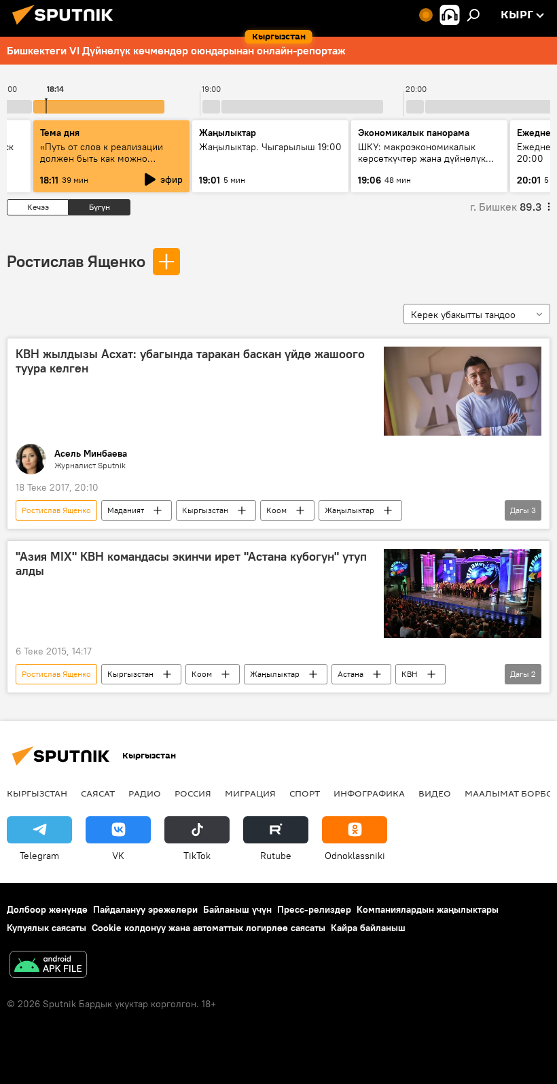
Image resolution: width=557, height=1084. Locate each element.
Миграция (250, 793)
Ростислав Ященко (76, 261)
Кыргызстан (205, 510)
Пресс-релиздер (314, 909)
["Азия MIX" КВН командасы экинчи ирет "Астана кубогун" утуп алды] (462, 593)
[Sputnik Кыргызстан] (66, 26)
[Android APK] (48, 966)
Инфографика (369, 793)
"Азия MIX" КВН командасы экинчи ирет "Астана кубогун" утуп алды (191, 564)
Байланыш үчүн (237, 909)
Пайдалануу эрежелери (145, 909)
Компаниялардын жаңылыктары (428, 909)
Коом (276, 510)
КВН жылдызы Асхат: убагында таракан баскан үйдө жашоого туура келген (190, 362)
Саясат (98, 793)
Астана (350, 674)
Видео (434, 793)
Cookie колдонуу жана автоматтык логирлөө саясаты (208, 928)
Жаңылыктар (349, 510)
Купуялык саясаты (46, 928)
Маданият (125, 510)
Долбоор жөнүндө (47, 909)
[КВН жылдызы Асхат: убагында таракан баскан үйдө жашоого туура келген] (462, 391)
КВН (409, 674)
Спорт (304, 793)
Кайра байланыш (368, 928)
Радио (144, 793)
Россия (193, 793)
